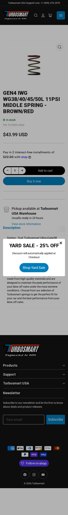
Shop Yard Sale (34, 268)
